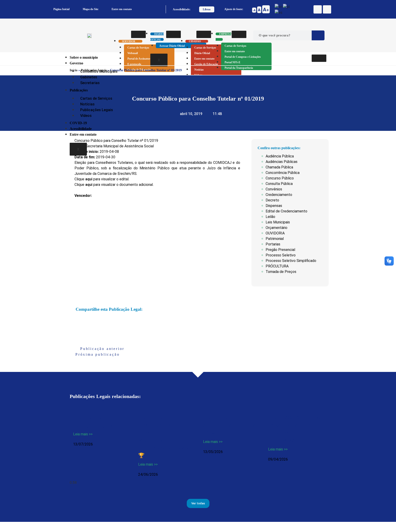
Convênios (274, 189)
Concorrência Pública (283, 172)
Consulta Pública (279, 183)
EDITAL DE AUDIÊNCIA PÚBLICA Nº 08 (229, 425)
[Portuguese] (286, 6)
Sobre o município (84, 57)
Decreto (272, 200)
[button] (77, 320)
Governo (76, 63)
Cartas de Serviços (138, 47)
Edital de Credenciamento (286, 211)
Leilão (270, 216)
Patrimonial (275, 238)
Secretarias (90, 83)
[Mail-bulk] (327, 9)
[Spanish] (279, 12)
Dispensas (274, 205)
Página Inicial (61, 9)
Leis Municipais (278, 222)
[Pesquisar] (318, 35)
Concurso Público (280, 178)
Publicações (79, 90)
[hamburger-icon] (138, 34)
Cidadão (195, 41)
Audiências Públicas (281, 161)
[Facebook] (318, 9)
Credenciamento (279, 194)
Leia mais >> (83, 434)
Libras (207, 9)
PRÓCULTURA (277, 266)
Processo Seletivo (281, 255)
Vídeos (86, 115)
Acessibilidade (81, 129)
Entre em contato (122, 9)
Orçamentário (276, 227)
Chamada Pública (279, 167)
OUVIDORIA (275, 233)
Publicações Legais (96, 110)
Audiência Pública (280, 156)
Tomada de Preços (281, 271)
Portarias (273, 244)
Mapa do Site (90, 9)
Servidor (128, 41)
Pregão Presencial (280, 249)
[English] (279, 6)
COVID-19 (78, 123)
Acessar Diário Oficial (172, 45)
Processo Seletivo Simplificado (291, 260)
